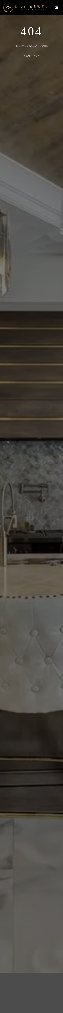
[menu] (56, 7)
